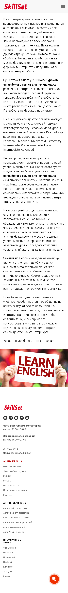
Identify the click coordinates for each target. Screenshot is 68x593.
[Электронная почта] (5, 418)
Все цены (7, 481)
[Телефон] (11, 418)
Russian (6, 576)
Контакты (7, 495)
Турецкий (7, 572)
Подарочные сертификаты (15, 490)
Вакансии (7, 476)
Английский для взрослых (15, 508)
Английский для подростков (16, 513)
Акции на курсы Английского (16, 527)
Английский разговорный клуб (17, 522)
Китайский (8, 567)
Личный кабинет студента (14, 471)
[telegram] (22, 418)
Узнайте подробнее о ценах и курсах (28, 340)
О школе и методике (12, 466)
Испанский (8, 552)
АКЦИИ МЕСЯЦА (12, 461)
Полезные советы (11, 485)
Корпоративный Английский (16, 518)
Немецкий (7, 562)
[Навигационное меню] (63, 6)
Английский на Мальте (13, 532)
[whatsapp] (16, 418)
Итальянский (9, 557)
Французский (9, 548)
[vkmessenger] (27, 418)
